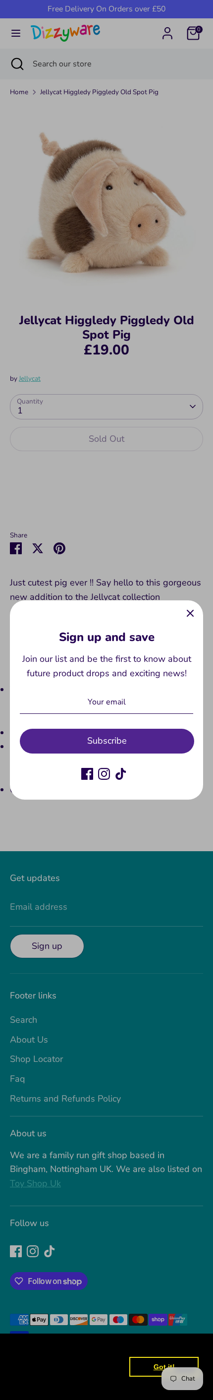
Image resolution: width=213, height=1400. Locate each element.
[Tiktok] (121, 774)
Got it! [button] (164, 1367)
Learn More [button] (36, 1384)
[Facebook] (87, 774)
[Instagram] (104, 774)
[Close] (190, 613)
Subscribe (107, 741)
